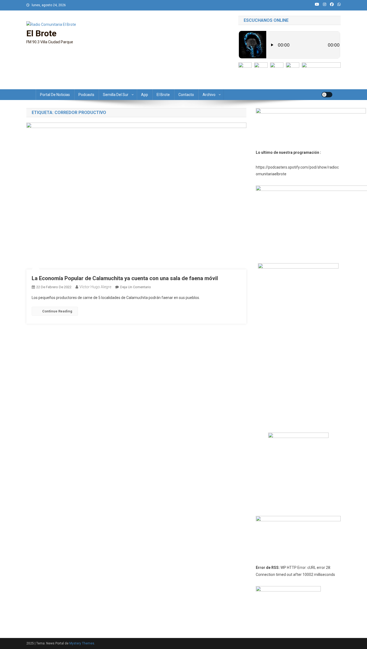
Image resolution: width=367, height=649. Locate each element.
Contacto (186, 94)
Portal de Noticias (55, 94)
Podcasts (86, 94)
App (144, 94)
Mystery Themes (81, 643)
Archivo (209, 94)
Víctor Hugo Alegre (95, 287)
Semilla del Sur (115, 94)
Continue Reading (57, 311)
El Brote (41, 33)
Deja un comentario (135, 287)
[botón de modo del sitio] (327, 94)
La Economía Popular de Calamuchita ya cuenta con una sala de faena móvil (125, 278)
